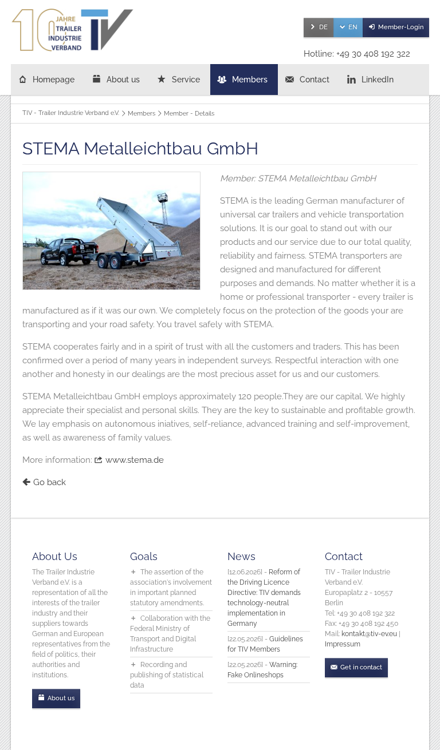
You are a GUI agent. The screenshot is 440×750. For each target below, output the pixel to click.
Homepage (53, 79)
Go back (49, 482)
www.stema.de (134, 460)
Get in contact (361, 667)
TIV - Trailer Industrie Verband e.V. (70, 113)
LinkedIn (378, 79)
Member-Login (400, 27)
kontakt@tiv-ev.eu (369, 634)
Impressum (342, 644)
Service (186, 79)
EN (352, 27)
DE (323, 27)
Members (250, 79)
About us (123, 79)
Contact (314, 79)
